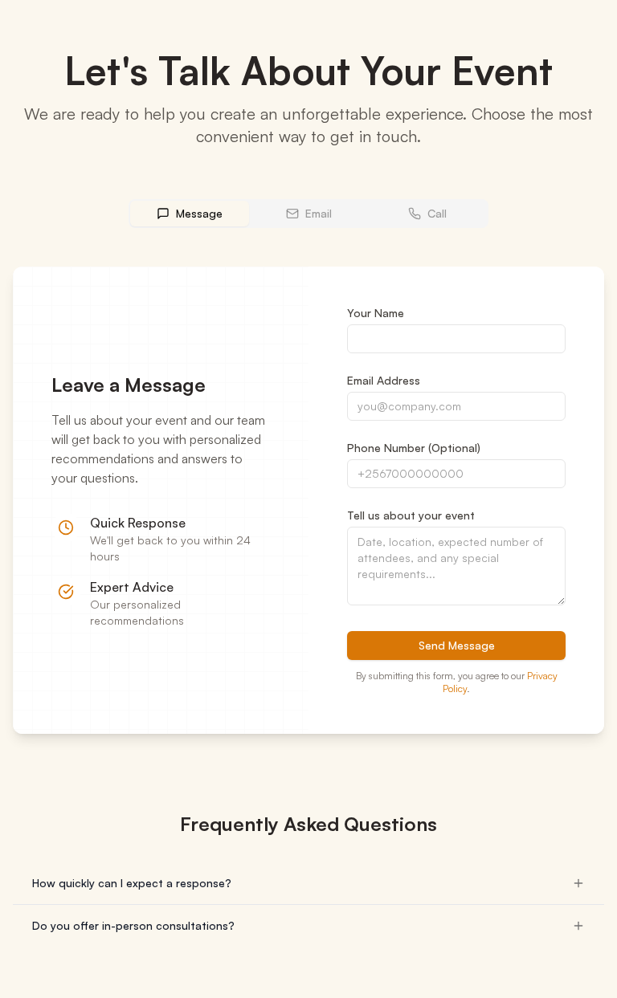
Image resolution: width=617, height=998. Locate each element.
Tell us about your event (411, 515)
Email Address (383, 380)
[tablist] (308, 213)
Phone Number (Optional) (413, 447)
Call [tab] (437, 213)
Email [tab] (318, 213)
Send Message (457, 645)
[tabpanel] (308, 500)
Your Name (375, 313)
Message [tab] (199, 213)
